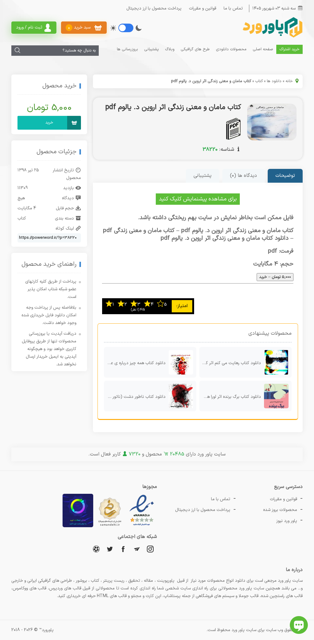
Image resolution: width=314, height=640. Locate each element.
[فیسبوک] (123, 549)
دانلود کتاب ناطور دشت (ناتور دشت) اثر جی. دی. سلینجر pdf (135, 397)
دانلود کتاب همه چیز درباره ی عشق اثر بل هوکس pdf (135, 363)
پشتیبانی (151, 49)
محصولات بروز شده (280, 510)
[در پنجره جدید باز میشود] (141, 526)
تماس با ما (233, 8)
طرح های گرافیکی (195, 49)
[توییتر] (110, 549)
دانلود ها (274, 81)
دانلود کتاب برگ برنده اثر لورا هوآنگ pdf (230, 397)
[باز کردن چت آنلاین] (299, 625)
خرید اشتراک (289, 49)
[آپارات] (96, 549)
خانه (289, 81)
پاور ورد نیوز (286, 521)
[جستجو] (17, 50)
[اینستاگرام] (150, 549)
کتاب (259, 81)
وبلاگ (169, 49)
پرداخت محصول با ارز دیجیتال (154, 8)
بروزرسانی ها (127, 49)
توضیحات (285, 175)
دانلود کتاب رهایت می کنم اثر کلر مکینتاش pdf (230, 363)
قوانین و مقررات (202, 8)
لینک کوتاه (65, 228)
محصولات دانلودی (231, 49)
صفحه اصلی (263, 49)
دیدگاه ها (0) (243, 175)
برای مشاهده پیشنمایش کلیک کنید (198, 199)
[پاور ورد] (272, 37)
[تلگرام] (137, 549)
